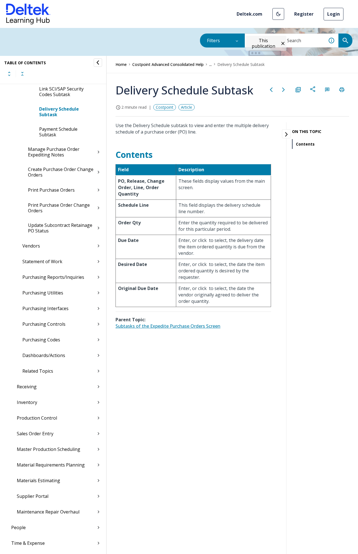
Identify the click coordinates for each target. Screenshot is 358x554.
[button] (278, 14)
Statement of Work (42, 261)
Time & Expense (28, 543)
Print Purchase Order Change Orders (59, 207)
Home (121, 64)
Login (333, 14)
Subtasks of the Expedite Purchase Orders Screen (168, 326)
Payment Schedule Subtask (58, 131)
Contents (305, 144)
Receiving (27, 386)
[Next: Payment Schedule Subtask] (283, 90)
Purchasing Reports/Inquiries (53, 277)
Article (186, 107)
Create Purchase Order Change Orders (60, 172)
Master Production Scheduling (48, 449)
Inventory (27, 402)
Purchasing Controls (43, 324)
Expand (9, 73)
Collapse (22, 73)
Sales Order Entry (35, 433)
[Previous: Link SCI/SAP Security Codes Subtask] (271, 90)
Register (304, 14)
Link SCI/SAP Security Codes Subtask (61, 91)
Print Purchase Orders (51, 190)
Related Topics (37, 371)
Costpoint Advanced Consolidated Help (168, 64)
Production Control (37, 418)
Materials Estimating (38, 480)
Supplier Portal (32, 496)
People (18, 527)
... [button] (210, 64)
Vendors (31, 246)
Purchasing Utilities (42, 293)
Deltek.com (249, 14)
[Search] (345, 40)
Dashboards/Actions (43, 355)
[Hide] (98, 62)
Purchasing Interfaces (45, 308)
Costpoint (164, 107)
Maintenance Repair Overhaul (48, 512)
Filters (213, 40)
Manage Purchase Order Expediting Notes (53, 152)
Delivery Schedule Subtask (59, 111)
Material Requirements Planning (51, 465)
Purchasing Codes (41, 340)
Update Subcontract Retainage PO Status (60, 228)
